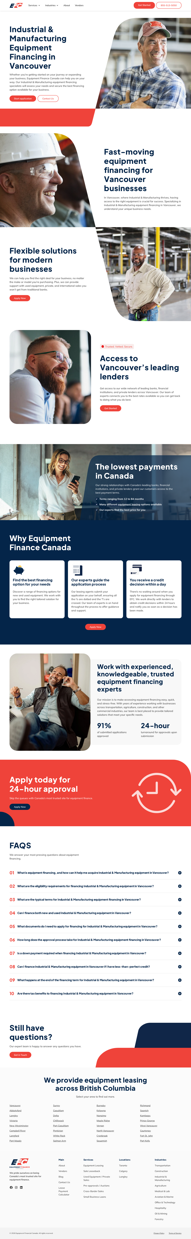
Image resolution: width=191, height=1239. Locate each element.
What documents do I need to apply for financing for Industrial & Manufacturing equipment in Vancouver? (83, 926)
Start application (23, 98)
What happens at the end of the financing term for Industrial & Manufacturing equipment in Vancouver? (82, 980)
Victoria (14, 1120)
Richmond (145, 1105)
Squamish (102, 1140)
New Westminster (19, 1125)
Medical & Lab (162, 1191)
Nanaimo (101, 1115)
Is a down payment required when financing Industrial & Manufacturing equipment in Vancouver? (78, 953)
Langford (14, 1135)
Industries (50, 5)
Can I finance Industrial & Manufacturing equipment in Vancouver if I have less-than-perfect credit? (80, 966)
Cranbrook (102, 1135)
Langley (14, 1115)
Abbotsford (15, 1110)
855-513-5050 (169, 5)
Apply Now (20, 298)
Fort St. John (146, 1135)
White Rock (59, 1135)
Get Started (144, 5)
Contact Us (48, 98)
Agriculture (160, 1185)
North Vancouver (105, 1130)
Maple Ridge (103, 1120)
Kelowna (101, 1110)
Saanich (144, 1110)
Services (32, 5)
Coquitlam (58, 1110)
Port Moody (16, 1140)
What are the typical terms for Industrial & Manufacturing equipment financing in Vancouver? (75, 899)
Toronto (123, 1165)
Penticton (58, 1130)
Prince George (147, 1120)
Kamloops (145, 1115)
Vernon (100, 1125)
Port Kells (145, 1140)
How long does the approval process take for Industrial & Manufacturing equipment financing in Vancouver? (85, 940)
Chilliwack (58, 1120)
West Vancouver (148, 1125)
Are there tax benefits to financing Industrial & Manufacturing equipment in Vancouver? (71, 993)
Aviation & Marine (164, 1196)
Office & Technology (165, 1202)
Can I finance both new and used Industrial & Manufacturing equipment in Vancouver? (70, 913)
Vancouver (15, 1105)
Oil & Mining (161, 1213)
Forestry (159, 1219)
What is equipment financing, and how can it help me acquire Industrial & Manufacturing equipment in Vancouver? (89, 873)
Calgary (123, 1171)
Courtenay (145, 1130)
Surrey (56, 1105)
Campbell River (18, 1130)
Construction (161, 1171)
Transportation (162, 1165)
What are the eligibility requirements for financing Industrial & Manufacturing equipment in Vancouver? (82, 886)
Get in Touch (20, 1055)
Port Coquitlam (61, 1125)
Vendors (79, 5)
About (66, 5)
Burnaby (101, 1105)
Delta (56, 1115)
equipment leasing (129, 504)
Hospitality (160, 1208)
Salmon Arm (59, 1140)
